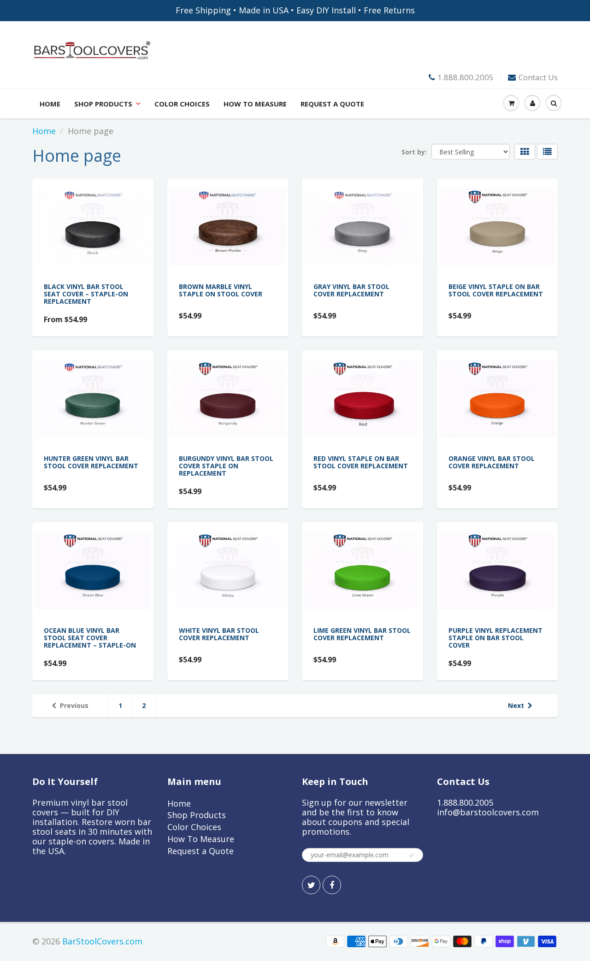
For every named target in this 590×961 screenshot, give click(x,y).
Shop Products (103, 103)
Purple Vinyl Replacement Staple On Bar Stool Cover (495, 637)
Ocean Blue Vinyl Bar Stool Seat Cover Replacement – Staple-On (90, 637)
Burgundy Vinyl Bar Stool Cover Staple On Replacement (226, 466)
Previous (74, 705)
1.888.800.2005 (465, 77)
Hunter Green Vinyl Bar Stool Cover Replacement (91, 462)
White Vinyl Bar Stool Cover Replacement (219, 634)
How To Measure (255, 103)
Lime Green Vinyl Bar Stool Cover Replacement (362, 634)
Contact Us (538, 77)
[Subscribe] (411, 855)
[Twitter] (311, 885)
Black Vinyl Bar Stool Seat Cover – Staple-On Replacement (86, 294)
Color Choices (182, 103)
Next (516, 705)
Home (50, 103)
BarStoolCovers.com (102, 941)
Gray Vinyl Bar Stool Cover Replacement (351, 290)
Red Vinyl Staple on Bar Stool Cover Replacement (360, 462)
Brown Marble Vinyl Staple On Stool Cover (220, 290)
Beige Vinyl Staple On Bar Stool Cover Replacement (495, 290)
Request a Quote (332, 103)
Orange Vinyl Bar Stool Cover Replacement (491, 462)
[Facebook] (332, 885)
